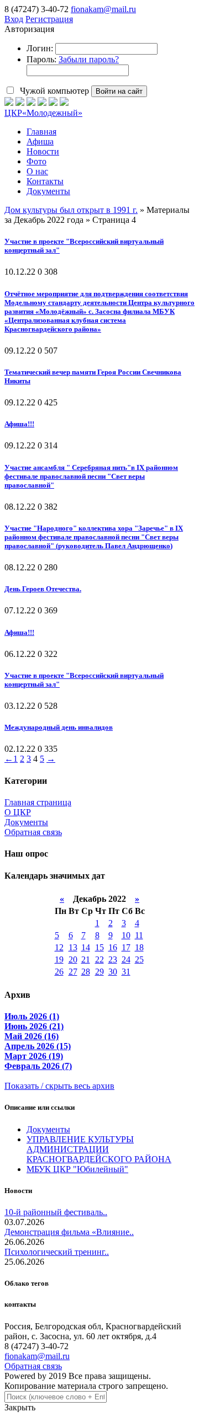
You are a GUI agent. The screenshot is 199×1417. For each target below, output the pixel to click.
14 (85, 947)
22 (99, 959)
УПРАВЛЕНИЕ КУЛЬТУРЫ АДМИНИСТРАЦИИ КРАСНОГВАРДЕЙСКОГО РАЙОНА (99, 1149)
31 (126, 971)
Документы (26, 822)
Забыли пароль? (89, 59)
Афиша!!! (19, 424)
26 (59, 971)
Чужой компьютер (53, 90)
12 (59, 947)
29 (99, 971)
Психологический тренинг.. (56, 1251)
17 (126, 947)
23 (112, 959)
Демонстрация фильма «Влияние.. (69, 1232)
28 (85, 971)
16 (112, 947)
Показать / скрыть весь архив (59, 1085)
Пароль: (41, 59)
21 (85, 959)
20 (73, 959)
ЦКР (43, 112)
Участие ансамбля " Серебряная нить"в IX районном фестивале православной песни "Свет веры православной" (91, 476)
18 (139, 947)
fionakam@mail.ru (103, 9)
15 (99, 947)
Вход (13, 19)
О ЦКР (17, 812)
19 (59, 959)
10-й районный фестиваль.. (55, 1212)
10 (126, 935)
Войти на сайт (119, 91)
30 (112, 971)
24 (126, 959)
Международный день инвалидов (58, 727)
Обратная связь (33, 832)
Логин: (40, 48)
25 (139, 959)
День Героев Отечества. (42, 589)
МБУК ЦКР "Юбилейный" (77, 1169)
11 (139, 935)
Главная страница (37, 802)
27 (73, 971)
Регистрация (49, 19)
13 (73, 947)
